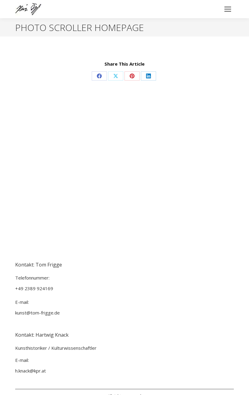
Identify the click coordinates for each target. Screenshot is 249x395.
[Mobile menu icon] (228, 9)
